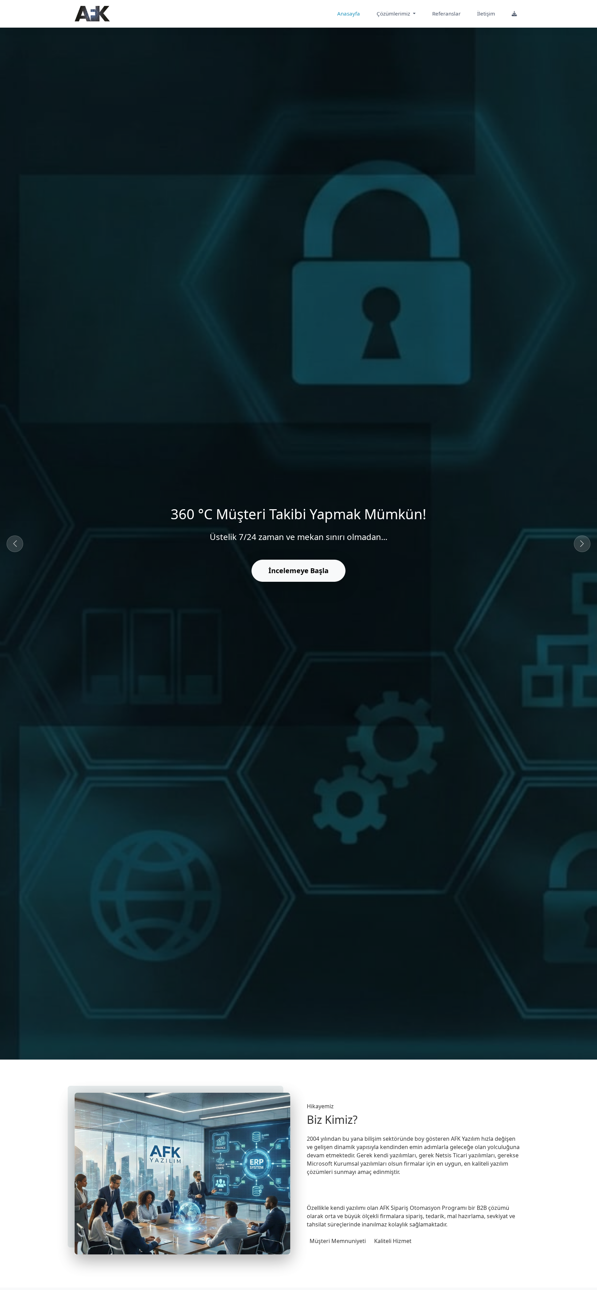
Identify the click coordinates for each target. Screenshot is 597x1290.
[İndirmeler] (514, 13)
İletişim (486, 13)
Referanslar (446, 13)
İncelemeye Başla (298, 570)
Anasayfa (348, 13)
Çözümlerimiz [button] (394, 13)
